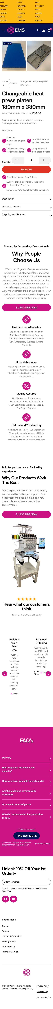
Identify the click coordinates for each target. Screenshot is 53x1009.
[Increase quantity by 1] (45, 160)
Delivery (6, 757)
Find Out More (26, 835)
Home (5, 81)
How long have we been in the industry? (18, 769)
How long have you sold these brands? (23, 781)
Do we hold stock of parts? (16, 804)
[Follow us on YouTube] (13, 899)
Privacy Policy (9, 941)
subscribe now (26, 307)
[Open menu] (3, 30)
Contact (6, 926)
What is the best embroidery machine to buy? (22, 816)
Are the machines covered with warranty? (19, 793)
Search (5, 931)
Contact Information (11, 936)
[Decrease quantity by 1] (18, 160)
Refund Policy (8, 946)
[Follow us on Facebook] (5, 899)
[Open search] (38, 30)
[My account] (43, 30)
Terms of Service (10, 951)
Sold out (26, 169)
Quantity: (6, 162)
